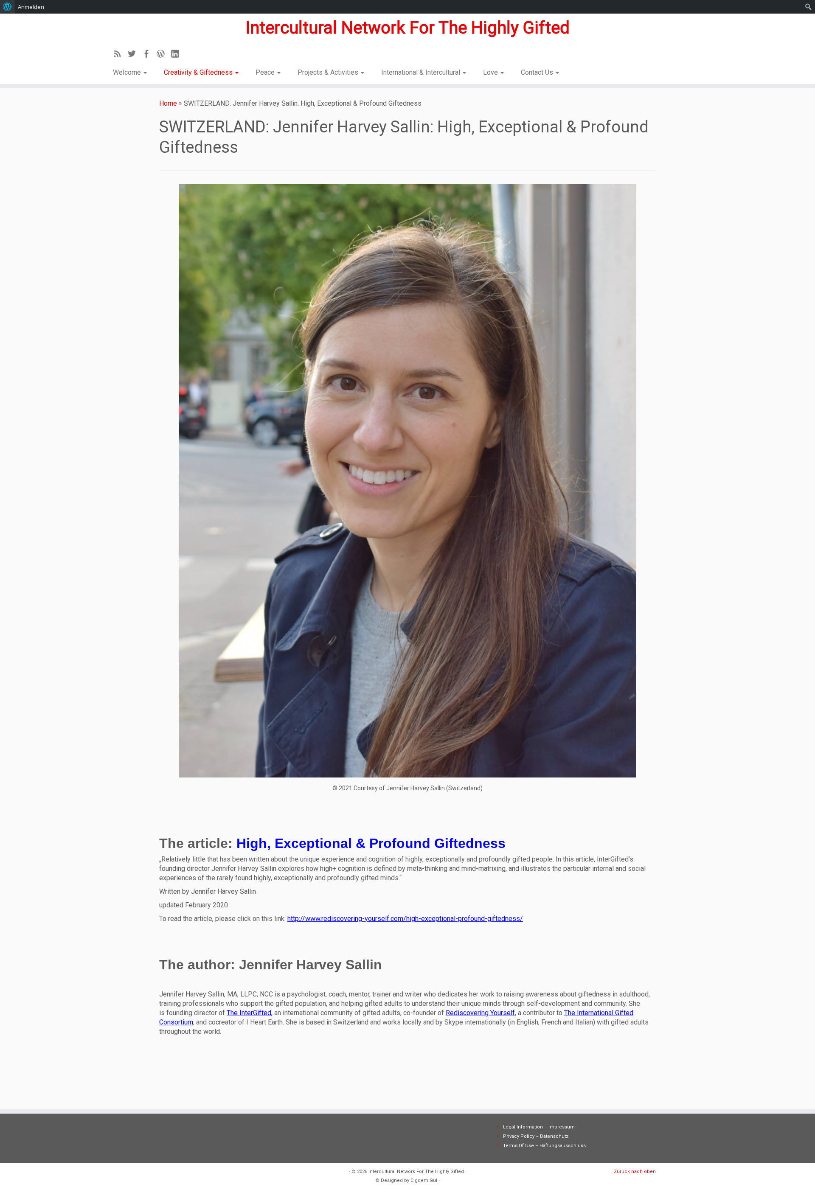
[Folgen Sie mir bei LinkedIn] (178, 55)
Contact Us (538, 72)
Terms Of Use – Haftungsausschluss (544, 1145)
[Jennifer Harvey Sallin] (407, 480)
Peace (266, 72)
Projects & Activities (329, 72)
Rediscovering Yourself (480, 1013)
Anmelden (31, 7)
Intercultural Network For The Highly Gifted (407, 28)
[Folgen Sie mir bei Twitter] (134, 55)
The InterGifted (249, 1013)
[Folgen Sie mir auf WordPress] (163, 55)
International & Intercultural (421, 72)
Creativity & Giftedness (199, 72)
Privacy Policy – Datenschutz (535, 1136)
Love (491, 72)
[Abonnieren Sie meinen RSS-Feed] (120, 55)
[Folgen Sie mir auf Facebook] (149, 55)
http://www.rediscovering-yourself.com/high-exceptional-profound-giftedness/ (405, 919)
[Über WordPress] (7, 7)
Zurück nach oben (635, 1171)
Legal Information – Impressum (539, 1127)
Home (168, 103)
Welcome (128, 72)
